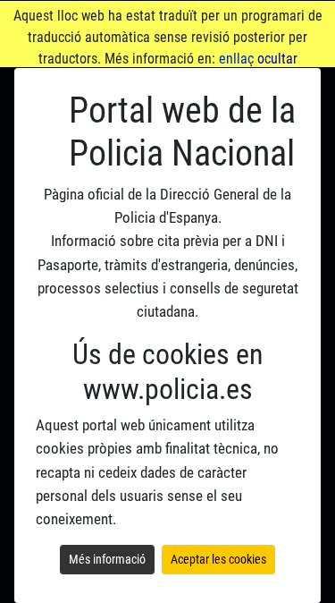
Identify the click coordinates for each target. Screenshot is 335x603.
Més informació (107, 559)
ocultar (277, 58)
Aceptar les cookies (218, 559)
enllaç (236, 58)
